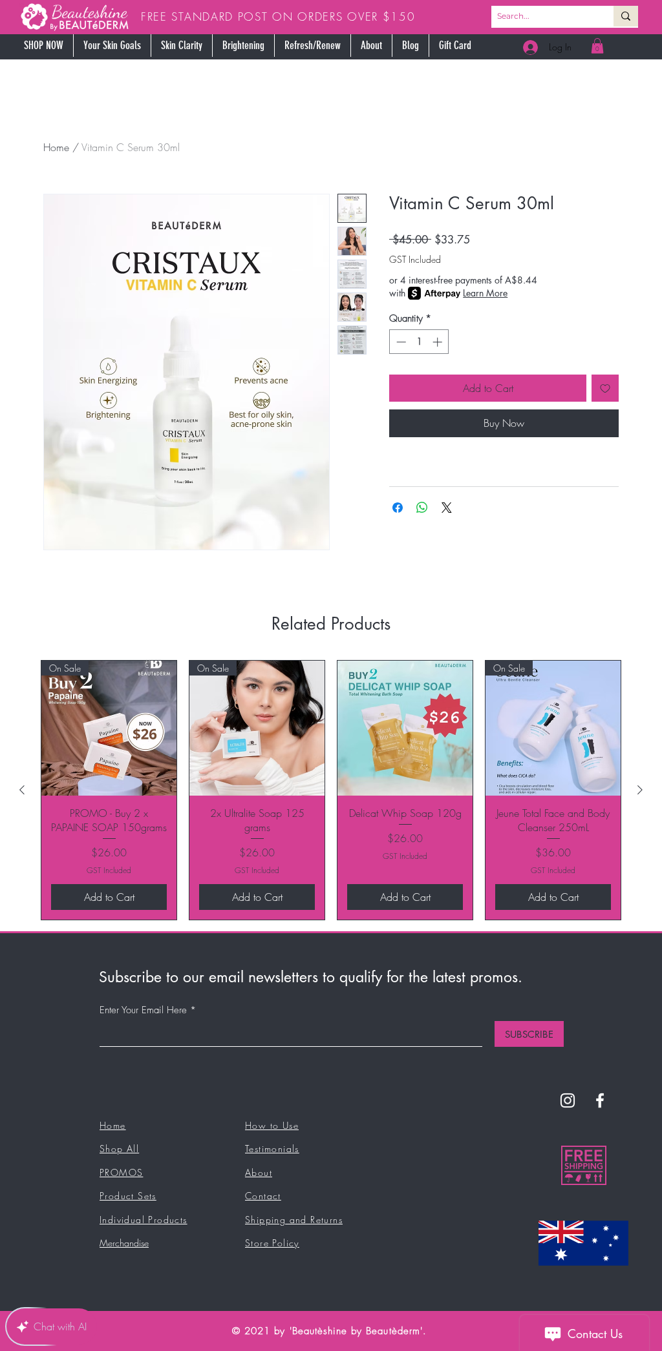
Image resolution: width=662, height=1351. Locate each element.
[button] (501, 571)
